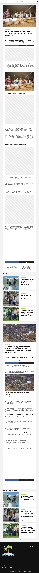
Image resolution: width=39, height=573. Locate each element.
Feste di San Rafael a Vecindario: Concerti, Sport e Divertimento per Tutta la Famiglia (19, 539)
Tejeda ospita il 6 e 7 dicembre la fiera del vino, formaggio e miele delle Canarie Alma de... (28, 313)
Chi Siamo (3, 565)
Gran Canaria (23, 277)
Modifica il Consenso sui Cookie (7, 567)
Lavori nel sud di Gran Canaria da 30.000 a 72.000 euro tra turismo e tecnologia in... (27, 282)
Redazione (7, 37)
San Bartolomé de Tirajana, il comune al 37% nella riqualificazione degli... (27, 297)
